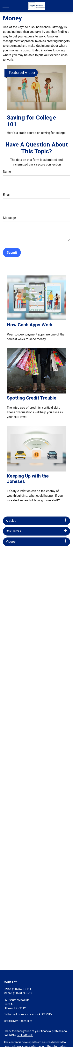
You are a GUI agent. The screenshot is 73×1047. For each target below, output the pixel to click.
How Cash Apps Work (30, 325)
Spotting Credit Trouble (31, 398)
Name (7, 171)
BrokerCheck (25, 1035)
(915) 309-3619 (22, 993)
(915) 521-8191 (21, 989)
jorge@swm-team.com (18, 1020)
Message (9, 218)
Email (6, 195)
